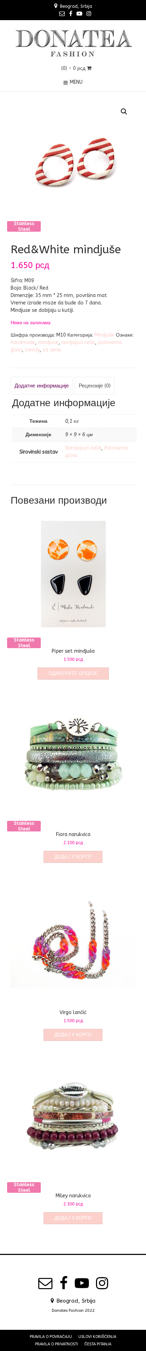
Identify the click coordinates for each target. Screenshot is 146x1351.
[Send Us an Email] (62, 14)
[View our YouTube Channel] (79, 14)
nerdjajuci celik (78, 342)
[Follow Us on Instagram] (88, 14)
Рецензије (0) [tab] (95, 386)
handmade (23, 342)
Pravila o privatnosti (56, 1344)
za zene (52, 350)
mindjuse (48, 342)
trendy (32, 350)
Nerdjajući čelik (83, 448)
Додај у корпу (73, 856)
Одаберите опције (73, 673)
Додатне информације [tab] (42, 386)
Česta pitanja (97, 1344)
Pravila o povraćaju (51, 1336)
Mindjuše (104, 335)
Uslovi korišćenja (97, 1336)
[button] (124, 111)
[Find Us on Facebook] (70, 14)
